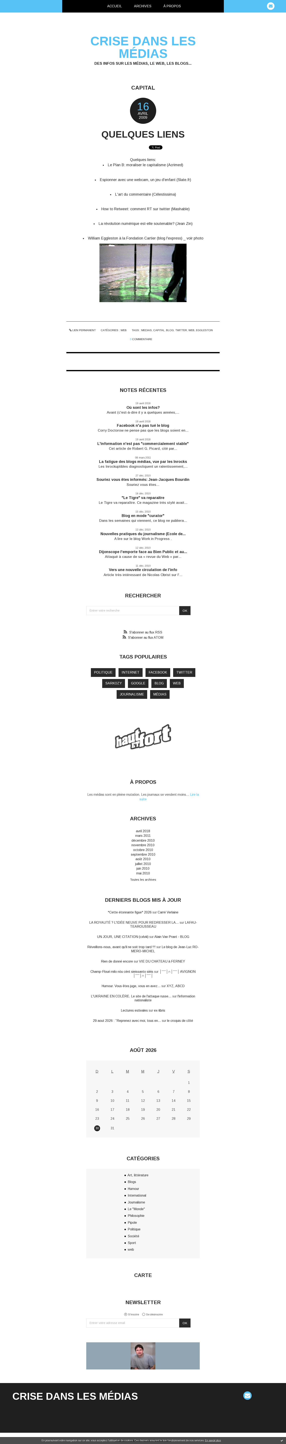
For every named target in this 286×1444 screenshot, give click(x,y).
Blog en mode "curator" (143, 516)
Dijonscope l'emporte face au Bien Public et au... (143, 552)
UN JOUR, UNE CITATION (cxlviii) (122, 937)
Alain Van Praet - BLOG (171, 937)
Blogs (132, 1182)
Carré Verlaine (168, 912)
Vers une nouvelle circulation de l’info (143, 570)
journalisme (132, 694)
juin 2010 (143, 868)
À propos (172, 6)
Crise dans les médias (143, 47)
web (124, 330)
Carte (143, 1275)
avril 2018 (143, 831)
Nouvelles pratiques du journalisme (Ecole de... (143, 534)
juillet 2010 (143, 864)
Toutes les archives (143, 879)
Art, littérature (138, 1175)
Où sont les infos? (143, 407)
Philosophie (136, 1215)
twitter (181, 330)
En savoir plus (213, 1440)
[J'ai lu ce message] (281, 1440)
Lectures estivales (134, 1010)
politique (103, 672)
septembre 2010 (143, 854)
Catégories (194, 6)
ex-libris (159, 1010)
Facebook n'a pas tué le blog (143, 425)
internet (130, 672)
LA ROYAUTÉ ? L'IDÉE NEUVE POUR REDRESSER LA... (134, 922)
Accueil (114, 6)
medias (146, 330)
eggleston (204, 330)
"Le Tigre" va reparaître (143, 498)
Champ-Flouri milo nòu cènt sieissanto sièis (121, 971)
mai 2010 (143, 873)
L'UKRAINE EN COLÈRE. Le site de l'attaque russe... (131, 996)
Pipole (132, 1222)
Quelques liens (143, 134)
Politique (134, 1229)
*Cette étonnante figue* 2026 (130, 912)
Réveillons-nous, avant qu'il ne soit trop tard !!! (121, 947)
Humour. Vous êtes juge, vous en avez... (131, 986)
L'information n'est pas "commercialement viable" (143, 444)
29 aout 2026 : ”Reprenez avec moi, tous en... (127, 1020)
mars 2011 (143, 835)
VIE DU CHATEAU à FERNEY (162, 961)
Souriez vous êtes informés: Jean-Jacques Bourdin (143, 480)
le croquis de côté (180, 1020)
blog (170, 330)
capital (159, 330)
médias (159, 694)
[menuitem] (114, 6)
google (138, 683)
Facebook (158, 672)
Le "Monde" (136, 1209)
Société (133, 1236)
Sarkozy (113, 683)
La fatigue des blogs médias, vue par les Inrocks (143, 462)
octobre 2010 (143, 850)
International (137, 1195)
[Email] (270, 6)
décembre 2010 (143, 840)
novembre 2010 (143, 845)
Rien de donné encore (117, 961)
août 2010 (143, 859)
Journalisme (136, 1202)
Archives (142, 6)
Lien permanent (84, 330)
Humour (133, 1189)
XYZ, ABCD (176, 986)
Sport (132, 1243)
